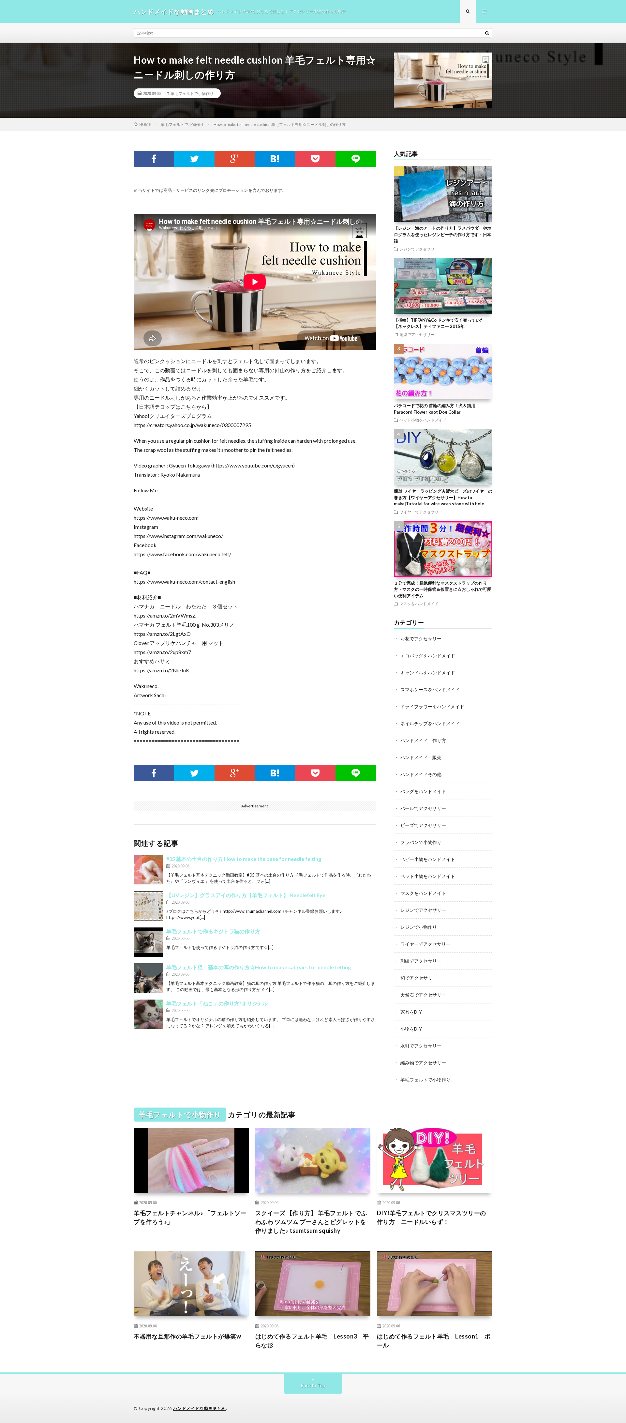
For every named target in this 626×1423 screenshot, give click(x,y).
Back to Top (313, 1385)
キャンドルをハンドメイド (427, 672)
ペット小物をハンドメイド (422, 420)
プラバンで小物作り (420, 842)
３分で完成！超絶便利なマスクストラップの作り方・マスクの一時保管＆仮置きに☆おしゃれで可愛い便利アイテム (442, 589)
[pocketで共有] (315, 159)
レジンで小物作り (418, 927)
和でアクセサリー (418, 978)
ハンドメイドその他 (420, 774)
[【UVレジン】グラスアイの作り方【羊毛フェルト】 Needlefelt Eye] (148, 906)
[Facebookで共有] (154, 159)
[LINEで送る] (355, 159)
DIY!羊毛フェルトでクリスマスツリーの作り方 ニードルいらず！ (431, 1217)
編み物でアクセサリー (423, 1062)
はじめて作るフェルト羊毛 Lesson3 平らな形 (312, 1341)
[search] (487, 33)
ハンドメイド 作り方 (423, 740)
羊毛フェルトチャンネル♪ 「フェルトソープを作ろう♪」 (190, 1217)
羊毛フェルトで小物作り (192, 93)
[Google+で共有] (235, 159)
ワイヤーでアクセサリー (420, 512)
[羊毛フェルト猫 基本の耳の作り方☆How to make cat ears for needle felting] (148, 978)
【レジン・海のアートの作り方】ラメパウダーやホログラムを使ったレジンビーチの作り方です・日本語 (442, 234)
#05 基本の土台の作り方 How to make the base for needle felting (243, 859)
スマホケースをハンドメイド (430, 689)
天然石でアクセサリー (423, 995)
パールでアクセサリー (423, 808)
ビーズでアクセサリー (423, 825)
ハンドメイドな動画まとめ (199, 1408)
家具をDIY (411, 1012)
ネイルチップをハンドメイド (430, 723)
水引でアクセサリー (420, 1045)
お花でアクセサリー (420, 638)
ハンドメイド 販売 (420, 757)
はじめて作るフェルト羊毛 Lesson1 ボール (434, 1341)
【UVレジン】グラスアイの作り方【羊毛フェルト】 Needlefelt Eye (245, 895)
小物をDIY (411, 1029)
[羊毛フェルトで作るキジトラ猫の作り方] (148, 942)
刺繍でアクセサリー (417, 334)
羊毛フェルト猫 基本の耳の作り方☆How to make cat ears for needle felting (258, 967)
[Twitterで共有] (194, 159)
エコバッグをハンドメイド (427, 655)
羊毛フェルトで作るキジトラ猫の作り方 (213, 931)
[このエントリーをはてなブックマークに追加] (275, 159)
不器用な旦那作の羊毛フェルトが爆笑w (187, 1336)
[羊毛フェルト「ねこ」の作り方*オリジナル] (148, 1014)
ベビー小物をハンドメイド (427, 859)
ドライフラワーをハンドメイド (432, 706)
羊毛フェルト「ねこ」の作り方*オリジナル (217, 1003)
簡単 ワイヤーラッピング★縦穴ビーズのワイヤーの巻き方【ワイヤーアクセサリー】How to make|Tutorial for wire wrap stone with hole (443, 497)
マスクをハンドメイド (419, 603)
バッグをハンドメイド (423, 791)
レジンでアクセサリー (419, 249)
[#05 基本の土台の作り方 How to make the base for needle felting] (148, 869)
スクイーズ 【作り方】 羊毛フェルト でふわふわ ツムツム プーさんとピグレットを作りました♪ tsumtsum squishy (311, 1221)
